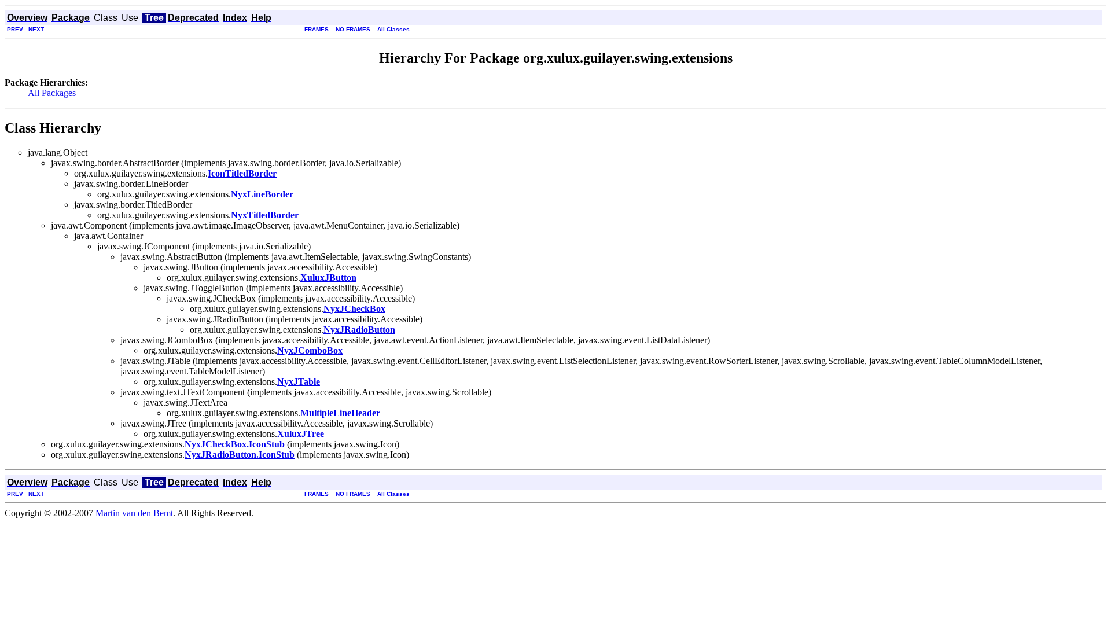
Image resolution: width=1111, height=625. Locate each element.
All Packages (52, 93)
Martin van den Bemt (134, 513)
